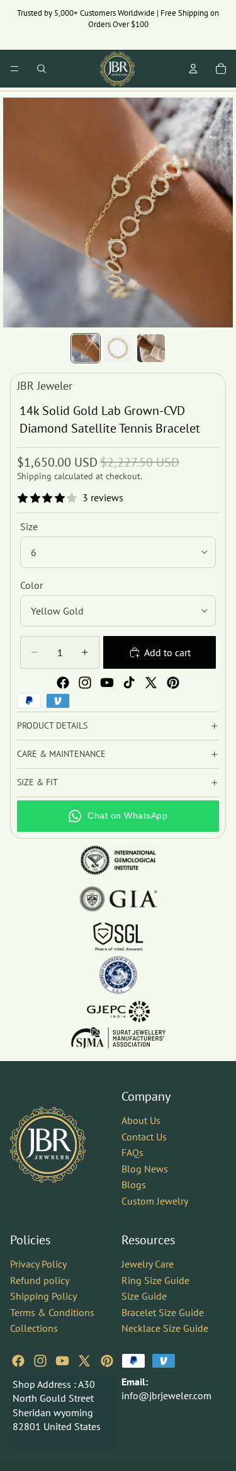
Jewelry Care (147, 1264)
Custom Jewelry (154, 1201)
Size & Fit (37, 782)
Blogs (133, 1184)
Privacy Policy (38, 1264)
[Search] (41, 68)
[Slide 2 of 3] (118, 348)
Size (29, 526)
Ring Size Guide (155, 1279)
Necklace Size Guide (164, 1328)
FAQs (132, 1152)
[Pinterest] (173, 682)
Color (31, 585)
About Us (140, 1120)
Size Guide (144, 1296)
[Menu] (14, 68)
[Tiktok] (129, 682)
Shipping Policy (43, 1296)
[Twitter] (151, 682)
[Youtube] (107, 682)
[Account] (193, 68)
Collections (34, 1328)
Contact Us (144, 1136)
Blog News (144, 1168)
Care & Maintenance (61, 753)
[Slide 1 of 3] (85, 348)
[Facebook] (62, 682)
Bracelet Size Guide (162, 1311)
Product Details (52, 725)
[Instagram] (85, 682)
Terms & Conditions (52, 1311)
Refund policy (39, 1279)
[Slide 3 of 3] (151, 348)
